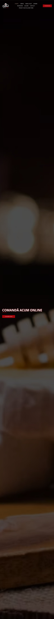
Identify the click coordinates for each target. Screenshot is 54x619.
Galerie (26, 6)
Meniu (22, 3)
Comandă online (47, 5)
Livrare (35, 3)
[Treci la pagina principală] (5, 6)
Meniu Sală (28, 3)
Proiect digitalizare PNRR (26, 8)
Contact (32, 6)
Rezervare (20, 6)
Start (16, 3)
